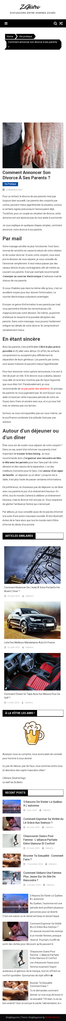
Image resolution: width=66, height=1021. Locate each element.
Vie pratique (10, 184)
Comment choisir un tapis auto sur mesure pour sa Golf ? (32, 696)
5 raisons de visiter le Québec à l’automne (42, 803)
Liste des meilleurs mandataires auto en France (29, 642)
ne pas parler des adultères (35, 388)
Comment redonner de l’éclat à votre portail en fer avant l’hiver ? (32, 589)
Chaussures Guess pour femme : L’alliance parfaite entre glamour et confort (40, 839)
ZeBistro (29, 596)
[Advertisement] (33, 87)
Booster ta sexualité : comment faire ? (43, 857)
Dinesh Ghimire (52, 1017)
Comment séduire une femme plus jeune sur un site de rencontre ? (42, 876)
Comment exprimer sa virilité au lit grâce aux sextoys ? (43, 820)
